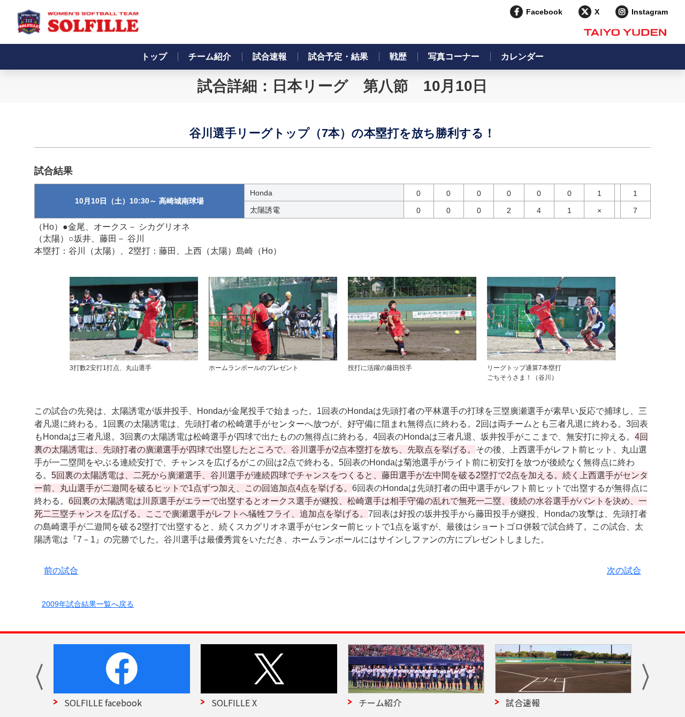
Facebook (544, 11)
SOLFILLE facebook (103, 702)
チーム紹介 (209, 56)
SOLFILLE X (234, 702)
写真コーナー (454, 56)
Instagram (649, 11)
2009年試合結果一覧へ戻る (88, 604)
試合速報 (270, 56)
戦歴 (398, 56)
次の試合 (624, 570)
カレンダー (522, 56)
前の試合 (61, 570)
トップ (154, 56)
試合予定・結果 (338, 56)
